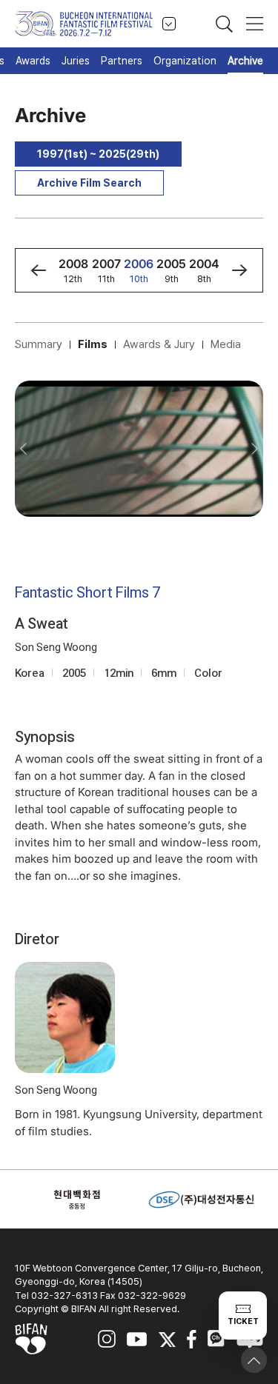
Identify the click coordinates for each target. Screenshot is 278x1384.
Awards (33, 61)
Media (226, 344)
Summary (38, 344)
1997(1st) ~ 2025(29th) (98, 154)
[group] (73, 270)
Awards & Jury (159, 344)
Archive (245, 61)
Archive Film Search (89, 183)
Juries (76, 61)
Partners (121, 61)
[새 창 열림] (77, 1199)
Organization (184, 61)
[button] (38, 270)
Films (92, 344)
